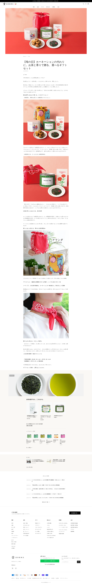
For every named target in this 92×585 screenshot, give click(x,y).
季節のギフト (37, 523)
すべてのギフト (38, 533)
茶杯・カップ (25, 527)
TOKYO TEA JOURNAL (51, 535)
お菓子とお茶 (49, 533)
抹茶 (12, 533)
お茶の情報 (49, 523)
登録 (78, 561)
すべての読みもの (50, 537)
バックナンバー (62, 531)
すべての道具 (25, 535)
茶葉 (34, 7)
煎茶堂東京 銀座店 (74, 523)
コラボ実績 (29, 578)
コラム (29, 56)
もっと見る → (29, 447)
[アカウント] (86, 4)
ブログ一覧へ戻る (29, 467)
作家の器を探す (26, 533)
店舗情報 (72, 531)
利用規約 (52, 578)
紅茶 (12, 529)
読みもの (48, 7)
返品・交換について (46, 578)
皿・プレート (25, 531)
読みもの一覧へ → (46, 502)
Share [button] (26, 74)
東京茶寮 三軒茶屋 (74, 525)
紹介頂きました (23, 578)
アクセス (72, 529)
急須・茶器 (25, 523)
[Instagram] (16, 568)
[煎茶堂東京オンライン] (8, 4)
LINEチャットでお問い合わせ (49, 560)
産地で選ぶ (13, 543)
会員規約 (57, 578)
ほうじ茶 (13, 527)
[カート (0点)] (88, 4)
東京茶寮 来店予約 (74, 527)
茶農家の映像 (61, 533)
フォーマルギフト (38, 527)
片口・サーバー (26, 529)
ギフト (42, 7)
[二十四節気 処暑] (15, 4)
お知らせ (13, 578)
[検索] (83, 4)
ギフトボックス (38, 529)
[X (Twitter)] (12, 568)
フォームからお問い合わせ (50, 564)
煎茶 (12, 523)
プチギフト (37, 525)
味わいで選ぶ (14, 541)
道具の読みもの (50, 529)
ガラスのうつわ (26, 525)
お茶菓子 (13, 548)
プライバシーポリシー (64, 578)
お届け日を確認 (29, 425)
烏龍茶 (12, 531)
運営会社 (17, 578)
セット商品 (37, 531)
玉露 (12, 525)
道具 (38, 7)
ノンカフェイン (14, 537)
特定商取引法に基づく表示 (37, 578)
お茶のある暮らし (50, 531)
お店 (58, 7)
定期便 (53, 7)
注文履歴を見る (74, 513)
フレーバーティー (14, 535)
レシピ (48, 527)
